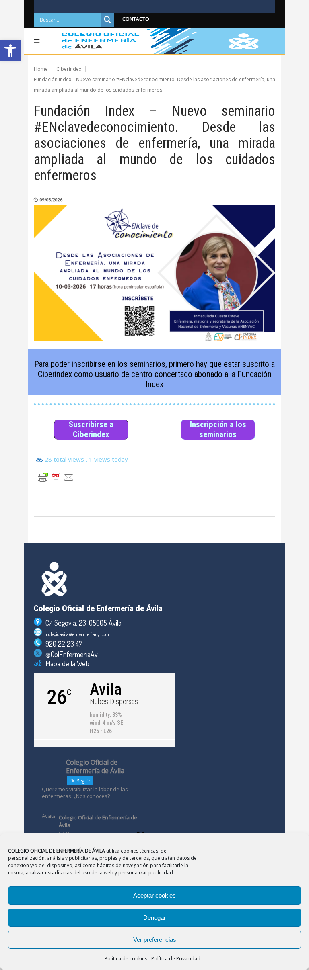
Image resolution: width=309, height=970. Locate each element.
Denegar (154, 917)
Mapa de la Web (65, 663)
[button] (10, 50)
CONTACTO (135, 19)
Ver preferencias (154, 939)
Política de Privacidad (175, 958)
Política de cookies (126, 958)
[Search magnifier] (107, 20)
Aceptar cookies (154, 895)
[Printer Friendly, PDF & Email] (56, 477)
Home (41, 68)
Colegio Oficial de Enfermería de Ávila (98, 821)
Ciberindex (68, 68)
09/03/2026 (51, 199)
